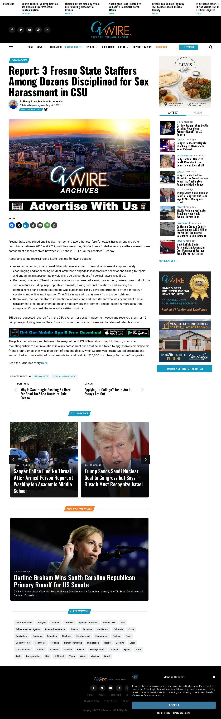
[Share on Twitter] (19, 225)
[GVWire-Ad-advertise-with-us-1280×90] (79, 210)
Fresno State (41, 376)
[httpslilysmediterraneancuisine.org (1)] (185, 106)
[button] (214, 677)
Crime (184, 14)
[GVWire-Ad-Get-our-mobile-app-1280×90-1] (79, 336)
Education (19, 60)
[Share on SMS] (47, 225)
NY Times (11, 14)
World (54, 14)
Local (141, 14)
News (97, 14)
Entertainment (184, 156)
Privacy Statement (181, 713)
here (44, 363)
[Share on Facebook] (12, 225)
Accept (174, 705)
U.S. (86, 465)
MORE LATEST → (168, 260)
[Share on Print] (33, 225)
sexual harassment (64, 376)
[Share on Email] (40, 225)
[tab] (173, 113)
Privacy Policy (91, 701)
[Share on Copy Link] (54, 225)
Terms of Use (111, 701)
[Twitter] (45, 109)
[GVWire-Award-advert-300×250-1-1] (185, 313)
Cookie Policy (163, 713)
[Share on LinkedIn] (26, 225)
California (182, 223)
